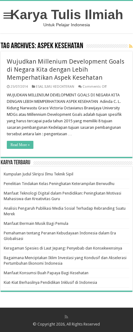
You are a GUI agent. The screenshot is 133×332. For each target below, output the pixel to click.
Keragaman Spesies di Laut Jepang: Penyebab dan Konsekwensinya (63, 248)
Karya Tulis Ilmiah (66, 14)
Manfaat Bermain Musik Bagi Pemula (36, 223)
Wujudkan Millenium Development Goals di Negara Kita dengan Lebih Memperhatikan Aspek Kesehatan (65, 69)
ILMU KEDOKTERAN (59, 87)
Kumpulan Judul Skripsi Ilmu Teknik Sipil (38, 174)
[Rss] (66, 317)
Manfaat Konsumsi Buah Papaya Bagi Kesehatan (46, 273)
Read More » (20, 145)
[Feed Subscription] (130, 46)
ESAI (39, 87)
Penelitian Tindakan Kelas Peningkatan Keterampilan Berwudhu (59, 183)
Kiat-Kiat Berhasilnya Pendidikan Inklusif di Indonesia (50, 282)
